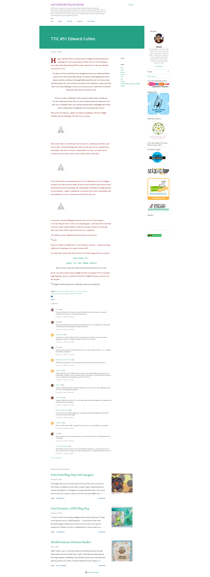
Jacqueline (59, 397)
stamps (122, 74)
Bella (122, 67)
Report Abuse (151, 76)
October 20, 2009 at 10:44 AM (65, 317)
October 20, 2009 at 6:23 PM (65, 405)
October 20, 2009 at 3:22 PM (65, 380)
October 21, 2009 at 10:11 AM (65, 441)
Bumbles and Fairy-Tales (63, 360)
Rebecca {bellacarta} (62, 410)
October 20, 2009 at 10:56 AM (65, 329)
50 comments (60, 498)
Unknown (59, 370)
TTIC (122, 77)
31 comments (60, 532)
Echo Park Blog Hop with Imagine (72, 475)
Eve (57, 433)
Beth (57, 347)
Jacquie (69, 263)
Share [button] (122, 58)
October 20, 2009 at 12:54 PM (65, 354)
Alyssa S (58, 385)
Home (52, 21)
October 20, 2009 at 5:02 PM (65, 392)
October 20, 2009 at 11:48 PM (65, 428)
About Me (69, 21)
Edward (123, 72)
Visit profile (159, 66)
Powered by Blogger (93, 572)
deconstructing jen (62, 446)
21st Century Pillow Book (67, 5)
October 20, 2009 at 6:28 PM (65, 417)
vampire (123, 86)
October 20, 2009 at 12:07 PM (65, 342)
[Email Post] (52, 297)
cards (122, 70)
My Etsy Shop (91, 21)
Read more (102, 498)
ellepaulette (59, 334)
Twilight (123, 81)
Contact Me (80, 21)
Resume (60, 21)
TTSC (122, 79)
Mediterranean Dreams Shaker (71, 542)
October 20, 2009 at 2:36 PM (65, 365)
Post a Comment (56, 458)
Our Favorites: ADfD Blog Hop (70, 509)
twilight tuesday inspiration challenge (130, 83)
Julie (57, 322)
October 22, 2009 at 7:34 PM (65, 453)
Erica (57, 309)
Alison (159, 46)
